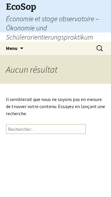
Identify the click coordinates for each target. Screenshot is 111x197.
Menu (11, 48)
